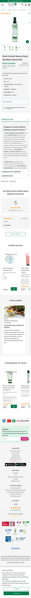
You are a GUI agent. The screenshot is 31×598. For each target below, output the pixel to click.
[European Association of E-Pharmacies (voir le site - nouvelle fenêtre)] (20, 539)
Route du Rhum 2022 (15, 459)
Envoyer (24, 439)
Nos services (15, 455)
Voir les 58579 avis (15, 510)
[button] (2, 5)
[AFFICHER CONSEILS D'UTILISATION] (28, 171)
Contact (15, 479)
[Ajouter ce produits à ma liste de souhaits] (29, 13)
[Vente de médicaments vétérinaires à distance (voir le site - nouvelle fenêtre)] (8, 531)
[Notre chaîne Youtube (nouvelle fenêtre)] (9, 421)
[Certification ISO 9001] (8, 524)
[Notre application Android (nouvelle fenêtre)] (20, 464)
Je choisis (16, 589)
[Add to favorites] (16, 252)
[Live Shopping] (14, 421)
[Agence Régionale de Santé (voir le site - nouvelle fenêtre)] (22, 531)
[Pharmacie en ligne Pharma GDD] (12, 4)
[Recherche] (22, 4)
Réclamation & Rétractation (15, 477)
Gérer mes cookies (15, 496)
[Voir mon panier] (29, 5)
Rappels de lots (15, 481)
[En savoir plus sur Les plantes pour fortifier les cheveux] (14, 311)
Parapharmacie (15, 457)
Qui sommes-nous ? (15, 451)
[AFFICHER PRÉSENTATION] (28, 119)
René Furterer (8, 64)
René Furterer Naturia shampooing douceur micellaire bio (9, 388)
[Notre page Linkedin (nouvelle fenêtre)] (4, 421)
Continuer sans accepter (7, 570)
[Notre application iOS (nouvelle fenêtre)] (10, 464)
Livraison (15, 473)
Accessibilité (10, 562)
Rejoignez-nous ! (15, 461)
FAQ (15, 475)
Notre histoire (15, 453)
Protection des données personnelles (15, 490)
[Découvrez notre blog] (22, 421)
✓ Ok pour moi (16, 593)
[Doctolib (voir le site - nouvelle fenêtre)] (15, 548)
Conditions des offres (15, 494)
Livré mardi (9, 101)
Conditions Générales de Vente (15, 492)
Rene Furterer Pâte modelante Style (8, 269)
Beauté (6, 319)
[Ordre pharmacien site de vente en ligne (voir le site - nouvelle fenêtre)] (26, 523)
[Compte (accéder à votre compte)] (26, 5)
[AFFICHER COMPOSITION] (28, 176)
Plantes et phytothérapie (11, 321)
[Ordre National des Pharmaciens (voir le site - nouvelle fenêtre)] (15, 531)
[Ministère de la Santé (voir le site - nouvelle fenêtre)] (18, 523)
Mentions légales (15, 488)
